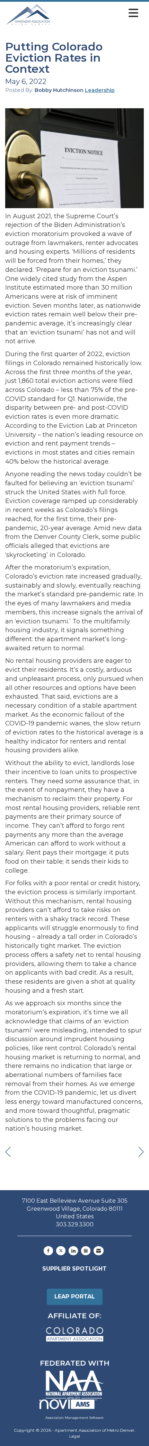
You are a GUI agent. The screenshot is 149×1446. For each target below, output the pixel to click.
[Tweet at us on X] (60, 1250)
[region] (141, 1152)
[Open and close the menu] (96, 13)
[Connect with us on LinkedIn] (73, 1250)
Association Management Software (74, 1418)
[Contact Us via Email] (99, 1250)
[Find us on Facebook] (48, 1250)
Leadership (100, 90)
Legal (74, 1436)
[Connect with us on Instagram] (85, 1250)
